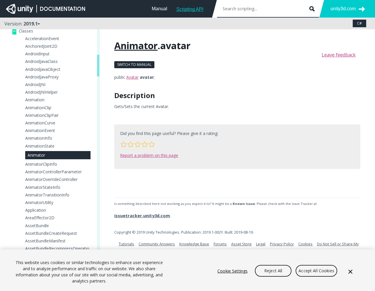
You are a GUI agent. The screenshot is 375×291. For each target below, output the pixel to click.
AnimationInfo (38, 138)
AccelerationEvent (42, 38)
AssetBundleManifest (45, 241)
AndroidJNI (35, 84)
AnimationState (39, 146)
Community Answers (157, 244)
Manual (159, 8)
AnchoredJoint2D (41, 46)
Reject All (273, 271)
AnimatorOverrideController (51, 179)
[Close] (350, 271)
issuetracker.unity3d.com (142, 215)
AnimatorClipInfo (41, 164)
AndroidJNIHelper (41, 92)
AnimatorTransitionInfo (47, 195)
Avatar (132, 77)
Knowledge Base (194, 244)
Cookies (305, 244)
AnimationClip (38, 107)
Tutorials (126, 244)
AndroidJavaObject (42, 69)
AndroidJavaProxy (42, 77)
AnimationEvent (40, 130)
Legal (260, 244)
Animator (36, 155)
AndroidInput (37, 54)
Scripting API (189, 9)
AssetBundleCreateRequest (51, 233)
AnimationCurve (40, 123)
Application (35, 210)
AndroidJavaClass (41, 61)
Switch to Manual (134, 64)
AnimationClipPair (42, 115)
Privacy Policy (282, 244)
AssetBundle (37, 225)
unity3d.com (343, 8)
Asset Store (241, 244)
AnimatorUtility (39, 202)
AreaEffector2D (39, 217)
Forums (220, 244)
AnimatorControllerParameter (53, 171)
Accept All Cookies (316, 271)
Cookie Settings (232, 271)
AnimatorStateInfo (42, 187)
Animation (35, 99)
